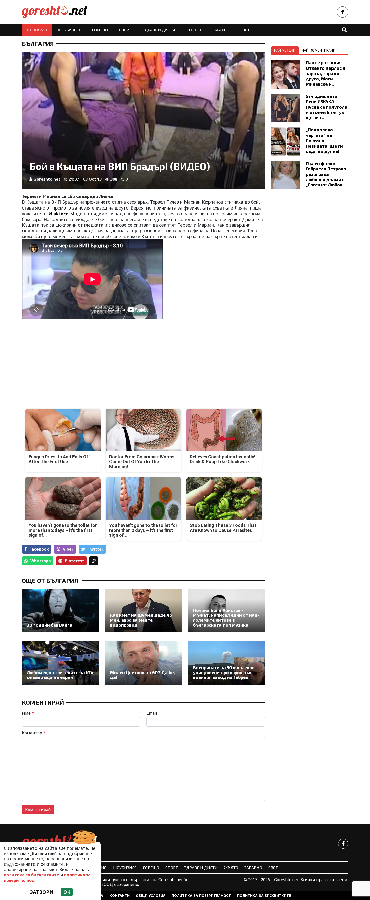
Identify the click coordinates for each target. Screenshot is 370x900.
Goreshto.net (46, 179)
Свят (245, 29)
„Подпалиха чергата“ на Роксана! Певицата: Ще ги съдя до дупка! (324, 140)
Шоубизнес (69, 29)
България (37, 29)
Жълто (193, 29)
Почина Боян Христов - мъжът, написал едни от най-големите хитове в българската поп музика (226, 617)
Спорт (125, 29)
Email (151, 713)
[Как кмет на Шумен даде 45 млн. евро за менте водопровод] (143, 610)
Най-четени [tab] (284, 50)
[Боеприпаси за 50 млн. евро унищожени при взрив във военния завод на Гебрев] (226, 663)
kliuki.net (58, 214)
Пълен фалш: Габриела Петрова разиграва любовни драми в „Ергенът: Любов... (326, 174)
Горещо (100, 29)
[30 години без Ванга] (60, 610)
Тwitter (95, 549)
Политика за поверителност (201, 895)
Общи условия (150, 895)
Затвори (41, 892)
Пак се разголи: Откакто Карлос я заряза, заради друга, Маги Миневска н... (325, 73)
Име (28, 713)
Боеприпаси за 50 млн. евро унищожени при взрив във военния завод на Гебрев (224, 672)
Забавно (220, 29)
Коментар (33, 733)
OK (66, 892)
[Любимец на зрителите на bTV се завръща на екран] (60, 663)
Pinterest (74, 561)
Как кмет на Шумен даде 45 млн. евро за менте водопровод (141, 620)
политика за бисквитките (31, 875)
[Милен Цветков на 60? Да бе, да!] (143, 663)
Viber (68, 549)
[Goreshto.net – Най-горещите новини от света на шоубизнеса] (54, 12)
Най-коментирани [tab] (318, 50)
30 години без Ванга (49, 624)
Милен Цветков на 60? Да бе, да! (142, 675)
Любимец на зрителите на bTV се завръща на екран (60, 675)
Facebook (39, 549)
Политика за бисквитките (264, 895)
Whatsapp (40, 561)
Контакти (119, 895)
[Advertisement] (81, 360)
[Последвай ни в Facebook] (342, 12)
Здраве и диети (158, 29)
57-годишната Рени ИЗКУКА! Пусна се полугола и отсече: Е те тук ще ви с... (326, 106)
